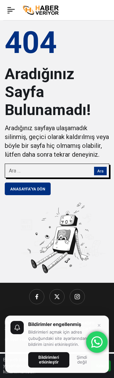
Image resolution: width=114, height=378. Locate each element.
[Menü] (11, 10)
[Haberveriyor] (42, 10)
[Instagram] (77, 296)
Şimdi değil (82, 360)
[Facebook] (36, 296)
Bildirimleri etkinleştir (48, 360)
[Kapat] (99, 325)
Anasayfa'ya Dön (27, 189)
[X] (57, 296)
